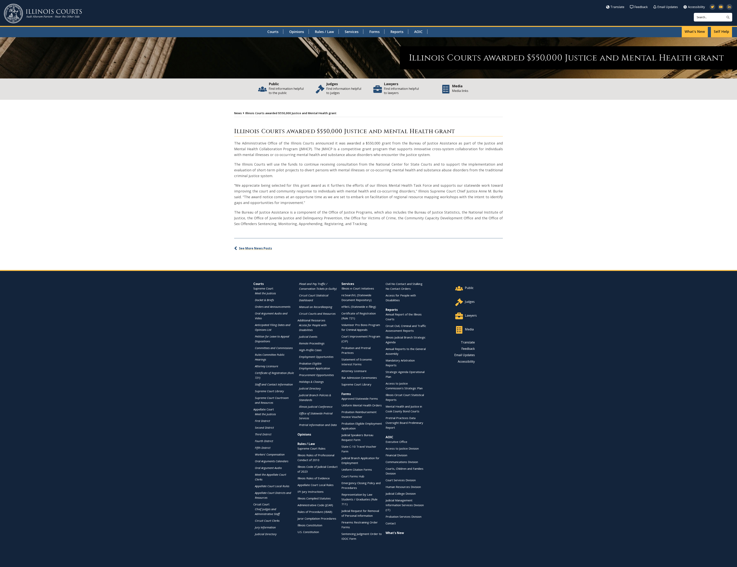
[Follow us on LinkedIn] (729, 7)
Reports (396, 31)
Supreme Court (263, 288)
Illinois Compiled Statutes (314, 498)
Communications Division (402, 462)
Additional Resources (311, 320)
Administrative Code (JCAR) (315, 505)
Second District (264, 427)
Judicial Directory (266, 534)
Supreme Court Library (269, 391)
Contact (391, 523)
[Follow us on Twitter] (712, 7)
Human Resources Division (403, 487)
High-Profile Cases (310, 350)
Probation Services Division (403, 516)
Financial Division (396, 455)
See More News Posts (255, 248)
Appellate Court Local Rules (272, 486)
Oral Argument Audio (268, 468)
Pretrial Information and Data (318, 425)
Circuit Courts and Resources (317, 313)
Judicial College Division (401, 493)
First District (262, 421)
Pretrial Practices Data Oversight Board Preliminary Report (404, 422)
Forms (374, 31)
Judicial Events (308, 336)
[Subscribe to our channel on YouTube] (721, 7)
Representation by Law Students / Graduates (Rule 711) (359, 499)
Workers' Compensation (270, 454)
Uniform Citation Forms (356, 469)
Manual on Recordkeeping (315, 307)
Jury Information (265, 527)
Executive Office (396, 442)
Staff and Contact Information (274, 384)
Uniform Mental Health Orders (361, 405)
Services (352, 31)
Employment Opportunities (316, 357)
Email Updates (667, 7)
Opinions (296, 31)
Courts (272, 31)
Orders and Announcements (272, 307)
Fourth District (264, 441)
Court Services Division (401, 480)
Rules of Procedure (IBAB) (314, 512)
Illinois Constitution (309, 525)
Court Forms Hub (352, 476)
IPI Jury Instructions (310, 492)
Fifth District (262, 448)
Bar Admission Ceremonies (359, 378)
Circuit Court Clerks (267, 520)
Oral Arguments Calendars (271, 461)
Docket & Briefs (264, 300)
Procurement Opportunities (316, 375)
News (238, 113)
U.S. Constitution (308, 532)
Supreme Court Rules (311, 448)
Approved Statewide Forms (359, 398)
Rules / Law (324, 31)
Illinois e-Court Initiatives (357, 288)
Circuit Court (261, 504)
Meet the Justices (265, 293)
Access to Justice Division (402, 448)
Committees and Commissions (274, 348)
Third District (263, 434)
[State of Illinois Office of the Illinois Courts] (43, 13)
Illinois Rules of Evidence (313, 478)
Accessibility (696, 7)
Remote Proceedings (311, 343)
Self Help (721, 31)
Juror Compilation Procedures (316, 518)
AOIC (418, 31)
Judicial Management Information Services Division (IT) (405, 505)
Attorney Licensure (266, 366)
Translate (617, 7)
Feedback (641, 7)
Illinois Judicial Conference (315, 407)
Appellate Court (263, 409)
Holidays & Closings (311, 382)
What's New (695, 31)
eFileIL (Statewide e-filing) (358, 307)
